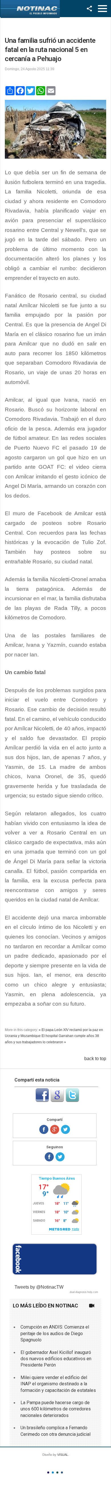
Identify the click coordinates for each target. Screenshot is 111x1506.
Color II (53, 1472)
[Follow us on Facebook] (49, 1156)
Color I (48, 1472)
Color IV (62, 1472)
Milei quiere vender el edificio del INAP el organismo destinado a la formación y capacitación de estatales (58, 1384)
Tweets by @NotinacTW (39, 1287)
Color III (57, 1472)
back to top (95, 1058)
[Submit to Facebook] (42, 1100)
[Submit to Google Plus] (57, 1100)
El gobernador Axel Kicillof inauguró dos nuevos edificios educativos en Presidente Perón (55, 1359)
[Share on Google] (54, 1129)
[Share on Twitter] (65, 1129)
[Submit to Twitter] (72, 1100)
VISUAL (62, 1454)
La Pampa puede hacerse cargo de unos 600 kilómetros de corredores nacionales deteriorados (55, 1409)
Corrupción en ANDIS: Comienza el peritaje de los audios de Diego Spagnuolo (54, 1333)
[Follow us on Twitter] (60, 1156)
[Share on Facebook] (43, 1129)
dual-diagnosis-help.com (84, 1292)
